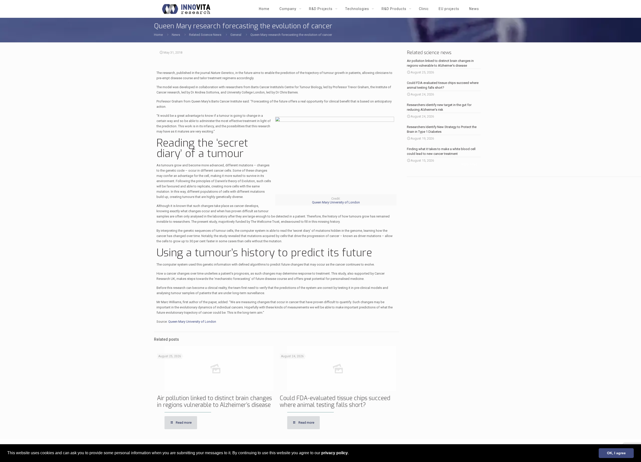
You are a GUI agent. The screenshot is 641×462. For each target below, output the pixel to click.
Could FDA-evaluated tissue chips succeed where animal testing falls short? (335, 401)
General (235, 35)
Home (158, 35)
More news (469, 164)
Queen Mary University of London (336, 202)
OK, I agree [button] (616, 453)
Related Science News (205, 35)
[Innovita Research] (186, 9)
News (176, 35)
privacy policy (334, 453)
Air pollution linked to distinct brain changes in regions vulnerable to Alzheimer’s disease (214, 401)
